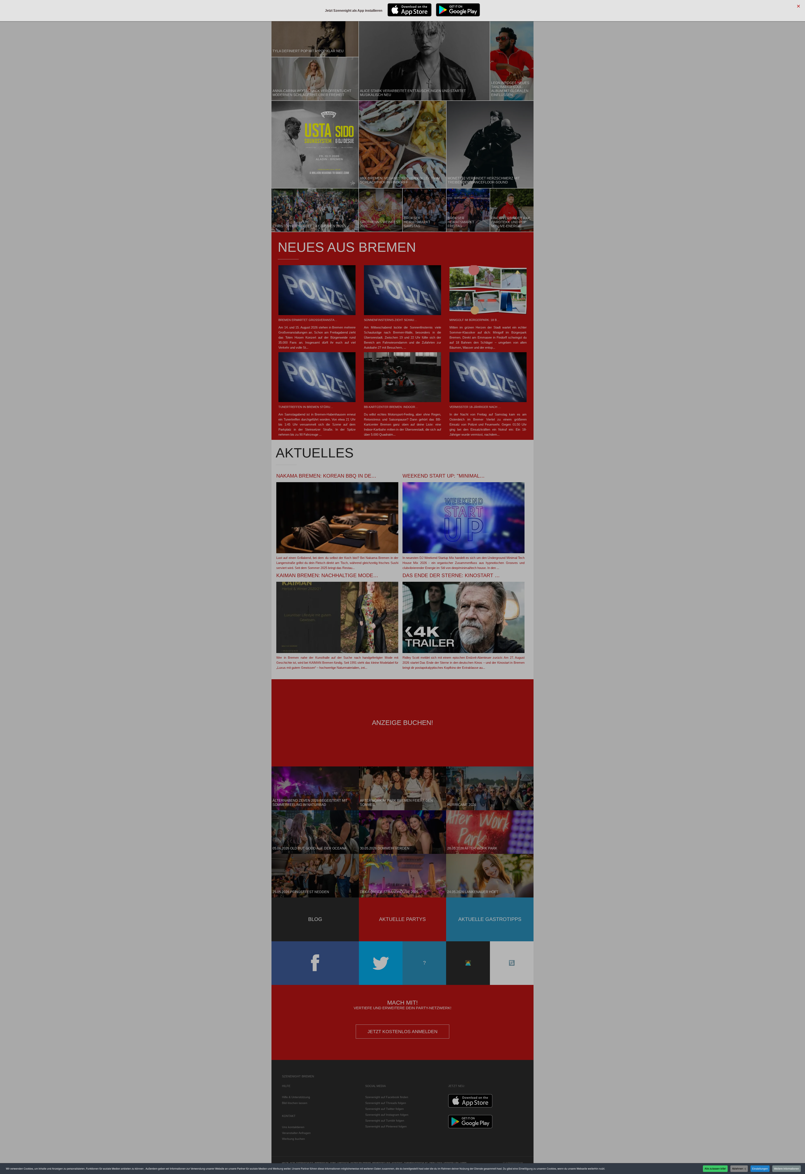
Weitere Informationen (786, 1168)
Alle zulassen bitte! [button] (715, 1168)
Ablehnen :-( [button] (739, 1168)
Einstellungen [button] (760, 1168)
